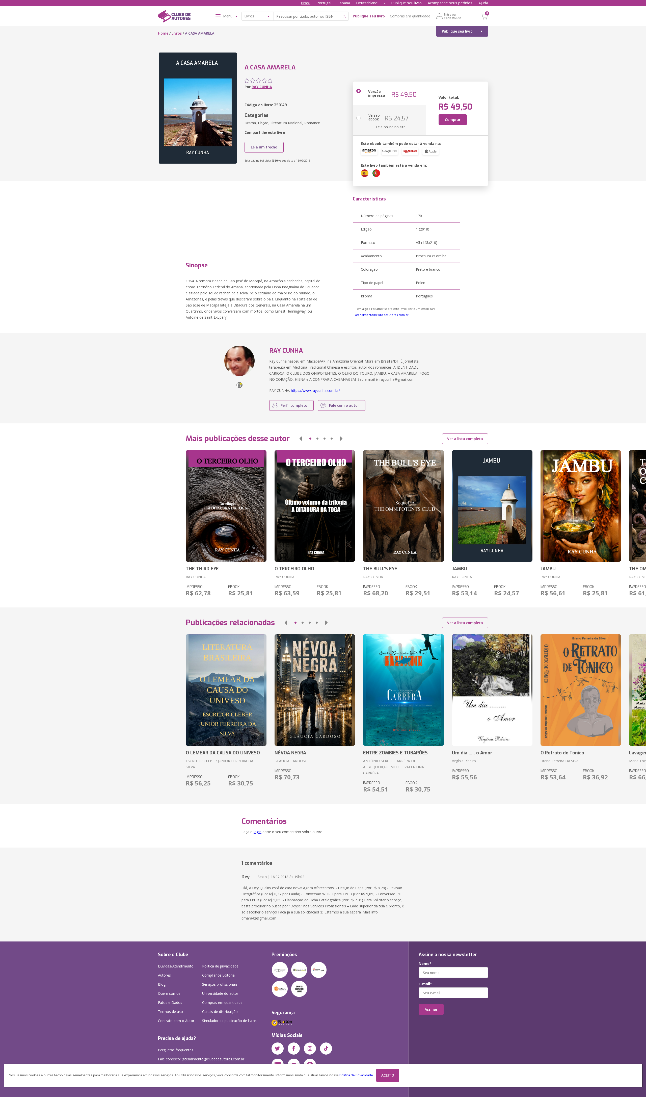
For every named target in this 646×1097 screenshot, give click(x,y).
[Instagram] (310, 1048)
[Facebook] (294, 1048)
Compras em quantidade (410, 16)
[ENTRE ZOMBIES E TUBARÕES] (403, 690)
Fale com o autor (344, 405)
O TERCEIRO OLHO (294, 569)
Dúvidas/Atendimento (176, 966)
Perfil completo (294, 405)
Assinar (431, 1009)
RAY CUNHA (262, 86)
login (257, 831)
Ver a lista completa (465, 438)
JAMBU (459, 569)
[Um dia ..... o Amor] (492, 690)
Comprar (453, 119)
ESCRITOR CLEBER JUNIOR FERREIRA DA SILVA (219, 763)
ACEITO (387, 1075)
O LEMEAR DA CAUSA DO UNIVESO (223, 753)
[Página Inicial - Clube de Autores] (174, 17)
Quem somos (169, 993)
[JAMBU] (492, 506)
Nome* (425, 964)
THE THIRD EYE (202, 569)
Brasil (305, 2)
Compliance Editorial (218, 975)
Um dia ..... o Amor (472, 753)
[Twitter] (278, 1048)
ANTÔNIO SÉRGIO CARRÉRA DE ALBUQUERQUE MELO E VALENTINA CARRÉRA (393, 766)
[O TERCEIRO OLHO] (315, 506)
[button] (301, 438)
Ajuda (483, 2)
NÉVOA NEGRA (290, 753)
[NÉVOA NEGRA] (315, 690)
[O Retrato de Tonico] (581, 690)
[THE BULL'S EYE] (403, 506)
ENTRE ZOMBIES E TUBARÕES (395, 753)
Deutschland (367, 2)
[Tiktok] (326, 1048)
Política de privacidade (220, 966)
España (343, 2)
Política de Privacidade (356, 1075)
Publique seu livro (406, 2)
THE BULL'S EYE (380, 569)
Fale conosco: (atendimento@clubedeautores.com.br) (202, 1059)
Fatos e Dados (170, 1002)
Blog (162, 984)
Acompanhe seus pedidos (450, 2)
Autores (164, 975)
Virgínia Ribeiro (464, 760)
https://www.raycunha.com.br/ (315, 390)
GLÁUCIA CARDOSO (291, 760)
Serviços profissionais (219, 984)
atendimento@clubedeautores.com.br (382, 315)
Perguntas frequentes (175, 1050)
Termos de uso (170, 1011)
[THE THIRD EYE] (226, 506)
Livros (177, 33)
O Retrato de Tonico (562, 753)
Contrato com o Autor (176, 1020)
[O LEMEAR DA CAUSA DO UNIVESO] (226, 690)
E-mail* (425, 984)
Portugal (323, 2)
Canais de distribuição (220, 1011)
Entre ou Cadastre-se (452, 16)
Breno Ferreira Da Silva (559, 760)
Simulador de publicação (229, 1020)
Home (163, 33)
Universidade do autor (220, 993)
